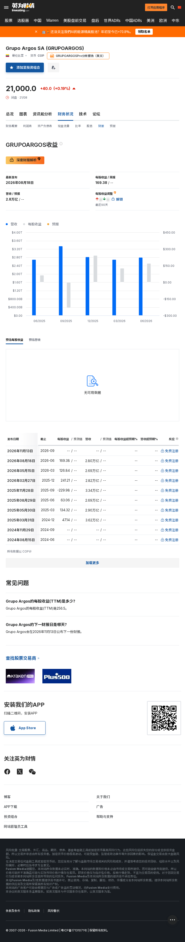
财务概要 (11, 126)
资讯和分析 (42, 114)
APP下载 (10, 807)
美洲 (150, 20)
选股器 (23, 20)
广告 (99, 807)
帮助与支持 (104, 816)
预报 (113, 126)
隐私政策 (34, 911)
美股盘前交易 (74, 20)
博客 (7, 797)
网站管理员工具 (15, 826)
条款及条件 (13, 911)
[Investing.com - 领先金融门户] (23, 7)
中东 (175, 20)
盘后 (95, 20)
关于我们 (103, 797)
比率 (78, 126)
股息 (89, 126)
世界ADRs (112, 20)
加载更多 (92, 563)
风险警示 (53, 911)
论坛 (96, 114)
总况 (9, 114)
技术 (83, 114)
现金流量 (63, 126)
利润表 (27, 126)
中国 (37, 20)
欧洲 (163, 20)
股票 (9, 20)
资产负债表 (45, 126)
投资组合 (10, 816)
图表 (23, 114)
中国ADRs (133, 20)
